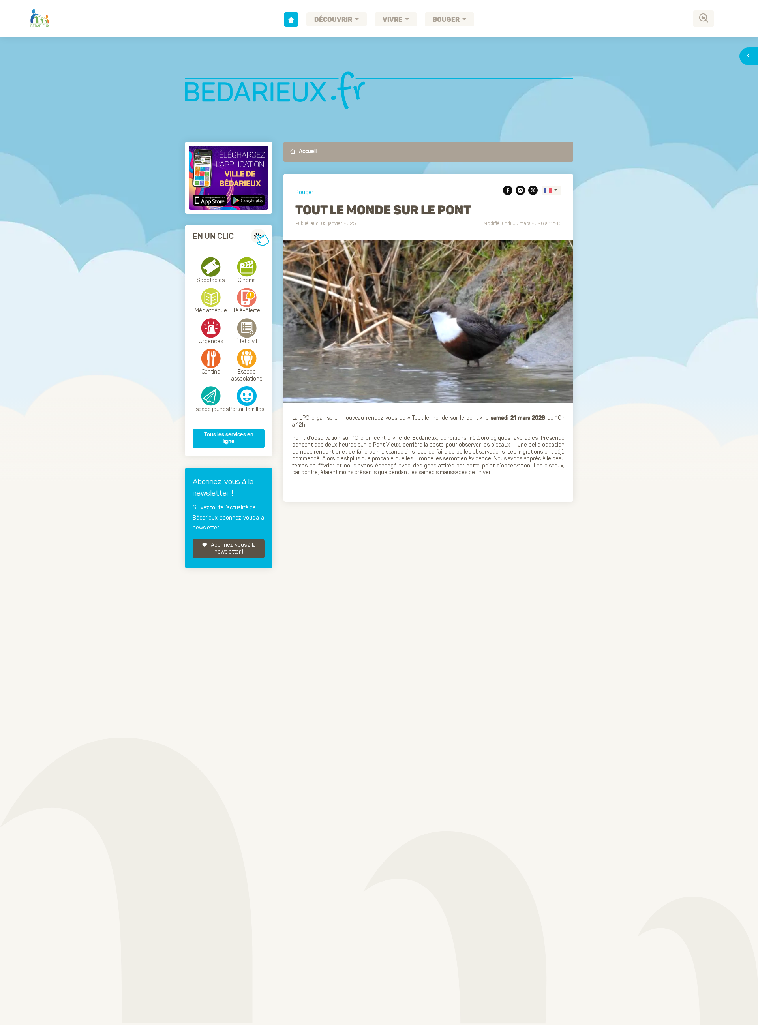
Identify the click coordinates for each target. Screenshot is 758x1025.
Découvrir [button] (333, 20)
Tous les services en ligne (228, 438)
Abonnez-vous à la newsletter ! (233, 549)
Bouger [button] (447, 20)
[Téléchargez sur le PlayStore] (247, 200)
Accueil (307, 151)
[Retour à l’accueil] (291, 19)
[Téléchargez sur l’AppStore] (211, 200)
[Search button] (703, 18)
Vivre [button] (393, 20)
